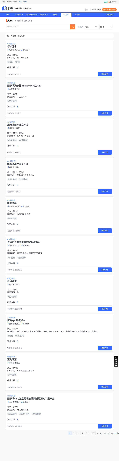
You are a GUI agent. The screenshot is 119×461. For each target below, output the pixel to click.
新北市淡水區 (14, 50)
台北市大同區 (14, 206)
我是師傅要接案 (109, 10)
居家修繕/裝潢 (30, 15)
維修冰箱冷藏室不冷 (25, 136)
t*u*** (15, 329)
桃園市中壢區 (14, 285)
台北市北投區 (14, 324)
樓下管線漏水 (22, 58)
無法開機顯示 (22, 410)
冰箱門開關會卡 (23, 214)
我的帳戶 (110, 15)
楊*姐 (15, 368)
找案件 (66, 15)
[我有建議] (116, 361)
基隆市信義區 (14, 363)
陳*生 (15, 290)
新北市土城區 (14, 128)
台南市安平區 (14, 89)
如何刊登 (97, 9)
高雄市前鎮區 (14, 402)
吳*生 (15, 55)
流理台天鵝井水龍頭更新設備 (29, 253)
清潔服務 (43, 15)
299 (93, 433)
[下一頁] (97, 433)
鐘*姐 (15, 211)
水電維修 (18, 15)
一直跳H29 (21, 97)
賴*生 (15, 250)
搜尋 (87, 10)
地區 (87, 27)
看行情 (55, 15)
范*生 (15, 407)
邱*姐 (15, 94)
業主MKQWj (18, 133)
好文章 (77, 15)
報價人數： (12, 67)
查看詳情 (104, 74)
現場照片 (26, 50)
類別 (102, 27)
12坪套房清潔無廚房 (26, 371)
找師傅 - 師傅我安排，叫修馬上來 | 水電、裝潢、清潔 (7, 8)
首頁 (8, 15)
